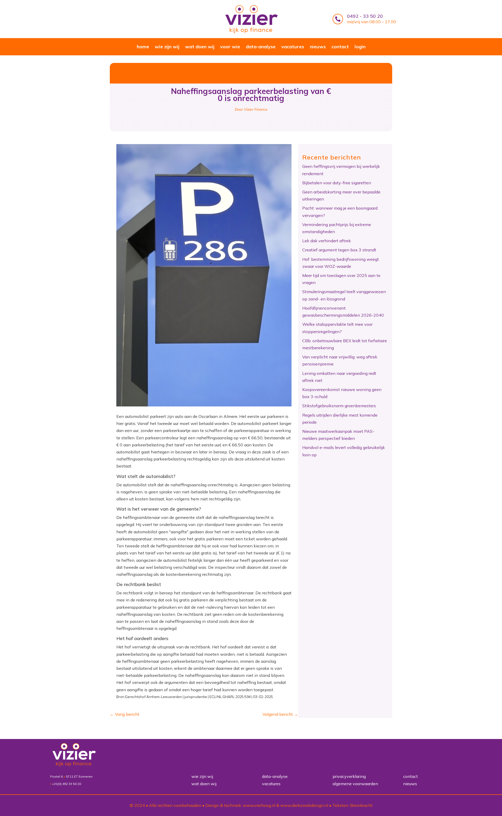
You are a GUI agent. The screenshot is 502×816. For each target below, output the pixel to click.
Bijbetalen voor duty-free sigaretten (336, 182)
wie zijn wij (167, 47)
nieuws (318, 47)
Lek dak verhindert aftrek (326, 240)
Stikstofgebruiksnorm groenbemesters (339, 405)
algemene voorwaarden (355, 783)
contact (340, 47)
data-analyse (261, 47)
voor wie (230, 47)
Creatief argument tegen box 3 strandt (339, 249)
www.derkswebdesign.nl (304, 805)
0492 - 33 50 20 (365, 16)
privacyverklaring (349, 776)
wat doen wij (199, 47)
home (143, 47)
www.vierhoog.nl (259, 805)
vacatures (292, 47)
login (360, 47)
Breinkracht (361, 805)
